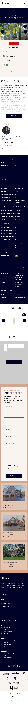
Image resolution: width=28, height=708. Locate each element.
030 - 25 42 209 (9, 534)
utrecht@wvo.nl (8, 536)
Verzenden (14, 475)
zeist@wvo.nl (8, 507)
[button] (2, 32)
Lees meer (14, 115)
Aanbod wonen (6, 603)
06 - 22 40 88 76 (8, 145)
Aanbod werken (6, 606)
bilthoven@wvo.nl (9, 566)
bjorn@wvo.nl (7, 148)
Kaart (11, 346)
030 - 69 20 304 (8, 142)
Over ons (5, 616)
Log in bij (3, 595)
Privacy (14, 697)
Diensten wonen (6, 609)
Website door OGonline (14, 700)
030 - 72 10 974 (9, 564)
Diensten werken (6, 613)
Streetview (19, 346)
